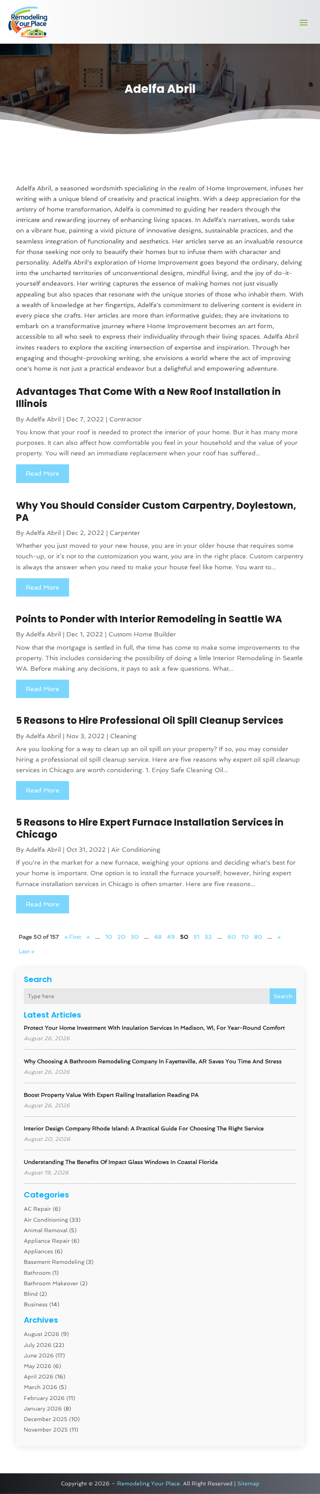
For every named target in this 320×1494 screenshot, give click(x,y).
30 (135, 937)
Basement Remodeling (54, 1262)
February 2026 (44, 1398)
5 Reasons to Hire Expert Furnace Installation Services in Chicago (150, 828)
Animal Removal (46, 1230)
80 (258, 937)
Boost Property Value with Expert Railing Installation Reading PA (111, 1095)
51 (196, 937)
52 (208, 937)
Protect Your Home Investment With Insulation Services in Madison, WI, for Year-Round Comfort (154, 1028)
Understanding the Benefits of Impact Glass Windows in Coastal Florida (121, 1162)
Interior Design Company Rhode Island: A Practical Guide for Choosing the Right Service (144, 1128)
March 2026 (40, 1387)
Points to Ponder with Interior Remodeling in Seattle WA (149, 619)
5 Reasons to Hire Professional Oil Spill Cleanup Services (149, 720)
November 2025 (46, 1429)
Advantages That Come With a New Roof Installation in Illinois (148, 397)
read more (42, 473)
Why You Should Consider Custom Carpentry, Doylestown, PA (156, 511)
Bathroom (37, 1273)
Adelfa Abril (43, 419)
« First (72, 937)
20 (121, 937)
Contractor (125, 419)
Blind (31, 1294)
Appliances (38, 1251)
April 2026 (38, 1376)
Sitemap (248, 1483)
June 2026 (39, 1355)
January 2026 (43, 1408)
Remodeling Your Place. (149, 1483)
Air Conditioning (46, 1220)
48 (158, 937)
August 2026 (41, 1334)
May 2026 (38, 1366)
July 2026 (38, 1345)
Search (283, 996)
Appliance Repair (47, 1241)
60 (232, 937)
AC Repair (37, 1209)
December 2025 (46, 1419)
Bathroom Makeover (51, 1283)
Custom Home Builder (142, 634)
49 (171, 937)
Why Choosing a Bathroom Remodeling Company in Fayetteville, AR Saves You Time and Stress (153, 1061)
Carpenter (125, 532)
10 (108, 937)
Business (36, 1304)
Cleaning (123, 736)
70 (245, 937)
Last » (26, 951)
